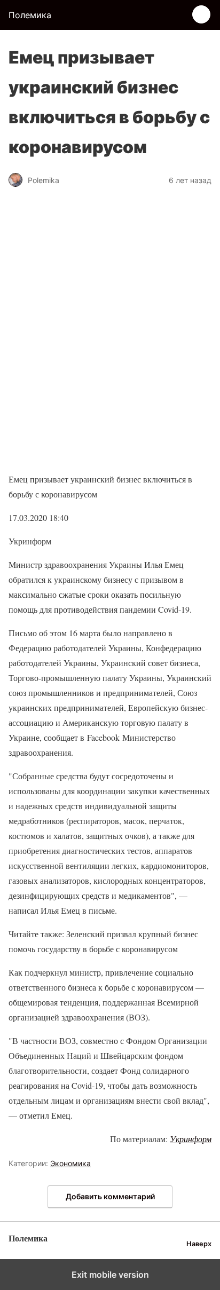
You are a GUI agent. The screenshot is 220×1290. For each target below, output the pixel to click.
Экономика (70, 1163)
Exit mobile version (110, 1274)
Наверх (198, 1244)
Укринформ (190, 1138)
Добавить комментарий (110, 1196)
